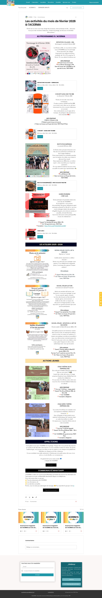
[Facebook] (101, 293)
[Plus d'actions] (76, 17)
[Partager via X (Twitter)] (29, 497)
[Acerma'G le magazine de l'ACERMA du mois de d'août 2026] (28, 517)
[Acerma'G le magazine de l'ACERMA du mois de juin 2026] (51, 517)
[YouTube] (101, 302)
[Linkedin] (101, 304)
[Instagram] (101, 299)
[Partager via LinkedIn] (32, 497)
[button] (51, 2)
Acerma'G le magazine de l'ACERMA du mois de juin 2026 (50, 526)
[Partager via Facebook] (26, 497)
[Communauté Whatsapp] (101, 296)
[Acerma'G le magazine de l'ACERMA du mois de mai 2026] (73, 517)
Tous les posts (22, 7)
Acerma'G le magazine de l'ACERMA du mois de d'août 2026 (28, 526)
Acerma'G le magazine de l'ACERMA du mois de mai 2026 (73, 526)
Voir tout (82, 509)
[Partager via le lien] (36, 497)
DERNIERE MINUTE (43, 7)
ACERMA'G (32, 7)
